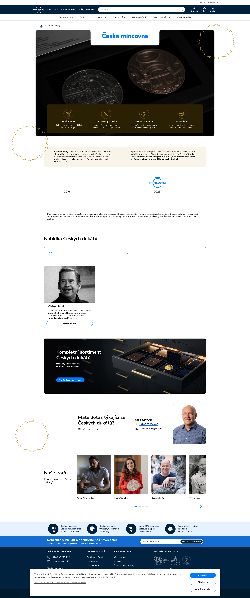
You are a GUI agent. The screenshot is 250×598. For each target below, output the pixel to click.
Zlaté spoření (139, 17)
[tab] (125, 253)
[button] (212, 2)
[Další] (201, 506)
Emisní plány (119, 17)
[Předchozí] (81, 506)
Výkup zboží (52, 9)
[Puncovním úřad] (175, 560)
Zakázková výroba (161, 17)
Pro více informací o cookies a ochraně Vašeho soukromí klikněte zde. (60, 583)
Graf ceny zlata (68, 9)
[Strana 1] (136, 506)
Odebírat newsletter (191, 541)
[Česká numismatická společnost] (187, 560)
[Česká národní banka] (161, 560)
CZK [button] (201, 2)
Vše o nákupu (120, 557)
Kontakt (90, 9)
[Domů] (41, 26)
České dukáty (184, 17)
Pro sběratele (66, 17)
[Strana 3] (143, 506)
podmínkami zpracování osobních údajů (85, 543)
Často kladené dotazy (124, 565)
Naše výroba (92, 561)
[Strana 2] (139, 506)
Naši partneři (93, 565)
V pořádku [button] (203, 575)
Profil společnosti (95, 557)
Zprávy (80, 9)
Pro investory (99, 17)
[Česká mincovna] (38, 9)
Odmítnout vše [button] (202, 589)
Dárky (83, 17)
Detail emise (69, 323)
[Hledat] (181, 9)
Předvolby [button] (203, 582)
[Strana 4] (146, 506)
